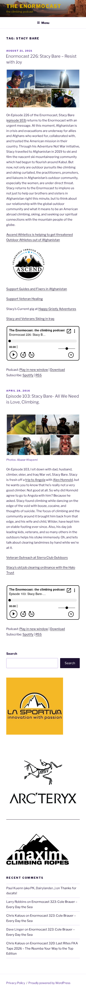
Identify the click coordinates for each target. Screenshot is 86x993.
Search (11, 654)
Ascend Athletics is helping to (28, 235)
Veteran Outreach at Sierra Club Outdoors (37, 558)
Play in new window (33, 370)
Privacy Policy (15, 983)
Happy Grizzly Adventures (57, 309)
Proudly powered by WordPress (49, 983)
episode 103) (16, 120)
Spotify (28, 375)
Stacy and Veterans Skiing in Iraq (30, 319)
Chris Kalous (15, 916)
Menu (45, 23)
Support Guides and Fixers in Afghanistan (36, 289)
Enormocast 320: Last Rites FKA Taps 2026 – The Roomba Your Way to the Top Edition (42, 948)
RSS (38, 375)
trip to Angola (35, 480)
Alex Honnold (63, 480)
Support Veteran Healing (24, 299)
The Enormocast (33, 6)
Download (57, 370)
